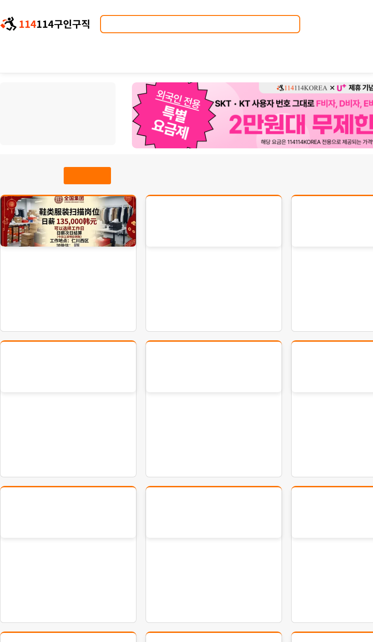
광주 (96, 112)
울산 (35, 122)
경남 (66, 132)
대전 (20, 122)
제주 (81, 132)
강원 (65, 122)
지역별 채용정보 (58, 96)
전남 (36, 132)
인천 (51, 112)
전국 (96, 132)
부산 (66, 112)
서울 (20, 112)
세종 (50, 122)
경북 (51, 132)
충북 (81, 122)
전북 (21, 132)
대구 (81, 112)
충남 (96, 122)
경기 (36, 112)
